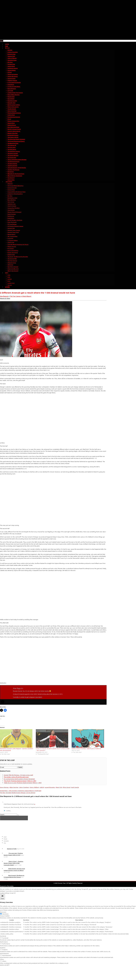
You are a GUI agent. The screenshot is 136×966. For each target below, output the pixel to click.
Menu (1, 41)
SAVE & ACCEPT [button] (4, 965)
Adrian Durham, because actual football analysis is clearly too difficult (14, 869)
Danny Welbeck (34, 787)
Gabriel (42, 787)
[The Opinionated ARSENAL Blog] (68, 39)
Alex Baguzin (4, 296)
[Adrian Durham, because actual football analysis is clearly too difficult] (6, 868)
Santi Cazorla (75, 787)
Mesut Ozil (59, 787)
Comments (6, 841)
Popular (5, 838)
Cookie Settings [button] (4, 893)
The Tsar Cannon (15, 296)
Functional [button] (3, 936)
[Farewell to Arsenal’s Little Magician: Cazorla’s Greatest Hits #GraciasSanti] (17, 738)
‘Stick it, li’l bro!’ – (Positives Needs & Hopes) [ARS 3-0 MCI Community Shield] (13, 863)
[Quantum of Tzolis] (5, 849)
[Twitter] (2, 701)
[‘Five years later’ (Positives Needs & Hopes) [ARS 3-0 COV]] (6, 853)
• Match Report (26, 296)
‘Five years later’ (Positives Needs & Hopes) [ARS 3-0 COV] (13, 854)
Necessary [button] (3, 912)
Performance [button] (4, 942)
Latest (5, 836)
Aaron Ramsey (4, 787)
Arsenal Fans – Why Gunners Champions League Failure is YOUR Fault (20, 790)
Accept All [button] (12, 893)
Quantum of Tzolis (11, 849)
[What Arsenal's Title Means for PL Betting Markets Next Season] (6, 875)
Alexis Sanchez (13, 787)
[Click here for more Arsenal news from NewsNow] (14, 818)
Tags (5, 843)
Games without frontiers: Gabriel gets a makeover (86, 748)
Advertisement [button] (4, 953)
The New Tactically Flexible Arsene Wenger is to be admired (17, 792)
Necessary (5, 914)
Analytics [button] (2, 947)
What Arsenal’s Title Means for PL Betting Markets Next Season (14, 876)
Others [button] (2, 959)
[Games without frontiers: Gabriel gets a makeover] (89, 738)
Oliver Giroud (66, 787)
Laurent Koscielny (50, 787)
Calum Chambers (24, 787)
